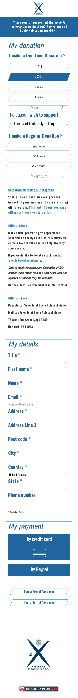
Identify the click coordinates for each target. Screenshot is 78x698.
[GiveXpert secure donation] (39, 689)
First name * (20, 370)
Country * (17, 468)
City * (13, 454)
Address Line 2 (22, 426)
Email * (15, 398)
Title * (14, 356)
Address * (17, 412)
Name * (15, 384)
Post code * (19, 440)
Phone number (21, 496)
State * (15, 482)
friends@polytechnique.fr (24, 261)
